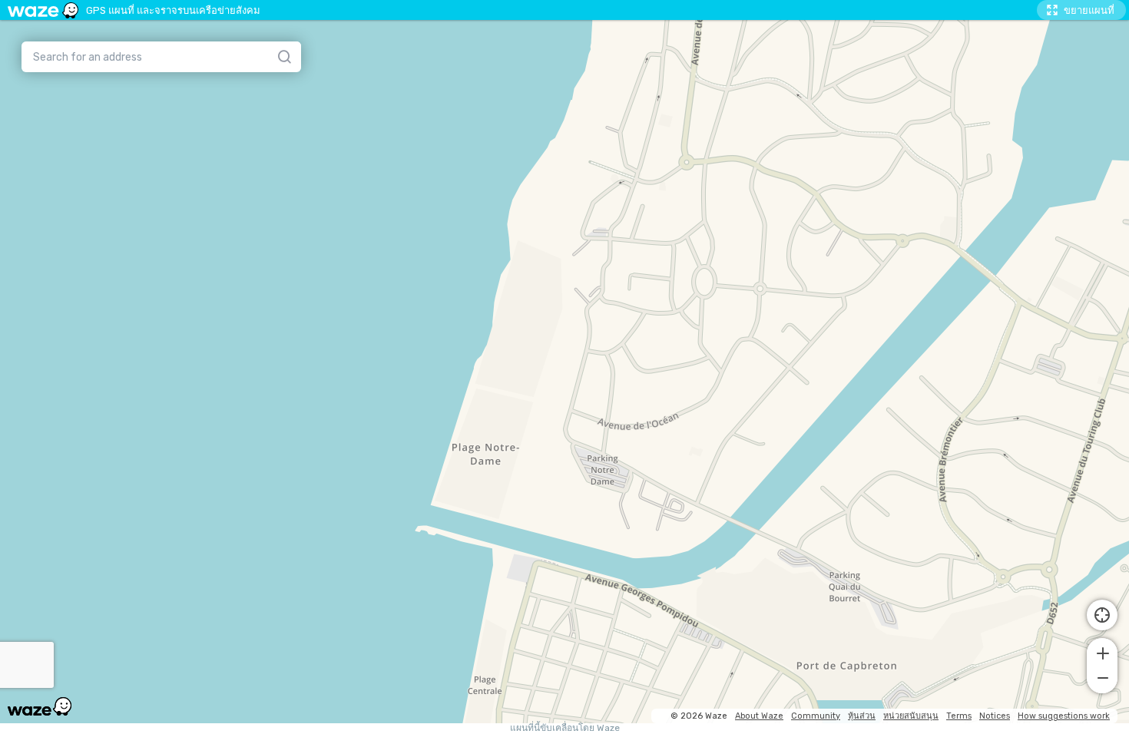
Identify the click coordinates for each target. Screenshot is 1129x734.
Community (815, 716)
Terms (959, 716)
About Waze (759, 716)
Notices (994, 716)
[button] (1102, 652)
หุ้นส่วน (862, 716)
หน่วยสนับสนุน (911, 716)
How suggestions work (1064, 716)
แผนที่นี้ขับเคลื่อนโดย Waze (565, 728)
